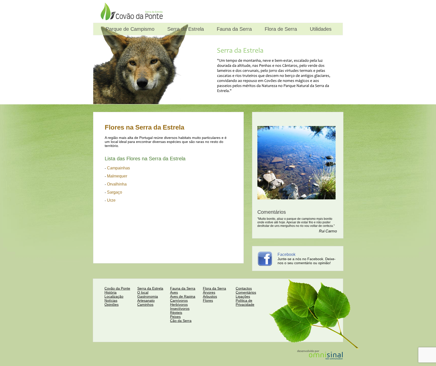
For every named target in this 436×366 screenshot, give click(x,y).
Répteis (176, 313)
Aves (174, 292)
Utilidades (320, 29)
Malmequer (117, 176)
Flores (208, 300)
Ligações (243, 296)
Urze (111, 200)
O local (142, 292)
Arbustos (210, 296)
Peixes (175, 317)
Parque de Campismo (129, 29)
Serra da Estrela (185, 29)
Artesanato (146, 300)
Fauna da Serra (233, 29)
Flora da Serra (214, 288)
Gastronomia (147, 296)
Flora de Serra (280, 29)
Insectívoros (179, 309)
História (110, 292)
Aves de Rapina (182, 296)
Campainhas (118, 168)
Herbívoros (179, 304)
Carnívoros (179, 300)
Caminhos (145, 304)
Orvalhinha (117, 184)
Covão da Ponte (117, 288)
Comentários (246, 292)
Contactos (244, 288)
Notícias (110, 300)
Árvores (209, 292)
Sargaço (114, 192)
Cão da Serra (181, 321)
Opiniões (111, 304)
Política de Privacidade (245, 302)
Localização (113, 296)
